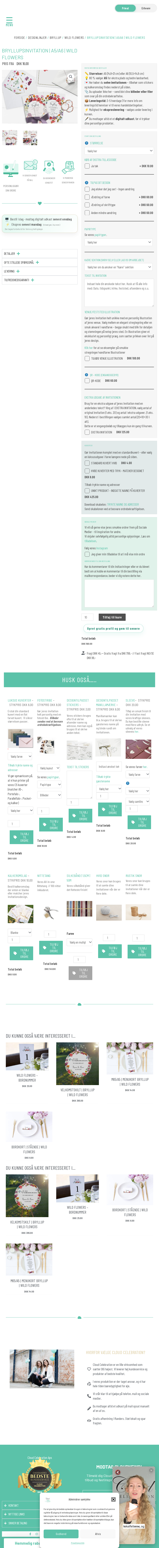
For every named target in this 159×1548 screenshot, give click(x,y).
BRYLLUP (55, 37)
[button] (113, 1499)
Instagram (102, 548)
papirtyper (100, 235)
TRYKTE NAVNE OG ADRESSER (123, 504)
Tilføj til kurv (112, 617)
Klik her (89, 348)
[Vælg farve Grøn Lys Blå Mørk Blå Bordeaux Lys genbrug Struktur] (138, 774)
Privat (125, 8)
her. (137, 731)
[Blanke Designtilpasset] (20, 932)
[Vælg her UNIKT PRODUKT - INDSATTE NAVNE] (109, 788)
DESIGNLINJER (37, 37)
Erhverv (146, 8)
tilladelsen (90, 541)
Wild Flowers (74, 37)
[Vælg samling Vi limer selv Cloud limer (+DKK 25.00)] (138, 801)
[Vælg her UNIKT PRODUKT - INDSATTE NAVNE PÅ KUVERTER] (20, 810)
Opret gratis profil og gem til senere (113, 628)
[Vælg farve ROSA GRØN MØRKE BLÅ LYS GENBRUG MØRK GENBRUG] (20, 756)
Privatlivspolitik (77, 1542)
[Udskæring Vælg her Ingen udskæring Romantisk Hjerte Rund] (138, 791)
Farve (70, 933)
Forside (19, 37)
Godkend (61, 1534)
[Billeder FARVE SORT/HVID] (49, 795)
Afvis (98, 1534)
